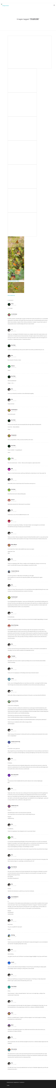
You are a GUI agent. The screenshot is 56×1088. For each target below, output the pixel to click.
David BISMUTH (14, 897)
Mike (12, 837)
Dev (12, 329)
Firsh (12, 304)
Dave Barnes (14, 867)
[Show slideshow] (11, 295)
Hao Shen (13, 345)
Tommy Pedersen (15, 571)
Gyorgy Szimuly (14, 701)
